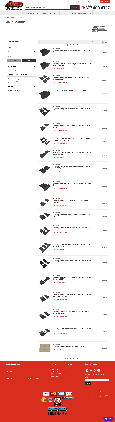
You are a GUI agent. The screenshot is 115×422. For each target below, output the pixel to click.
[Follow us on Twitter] (91, 370)
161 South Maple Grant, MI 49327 (55, 370)
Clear (14, 60)
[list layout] (106, 42)
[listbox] (21, 47)
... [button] (75, 45)
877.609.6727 (54, 377)
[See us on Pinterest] (95, 370)
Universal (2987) (14, 82)
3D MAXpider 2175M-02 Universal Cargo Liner (68, 346)
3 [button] (70, 45)
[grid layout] (103, 42)
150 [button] (78, 45)
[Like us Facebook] (87, 370)
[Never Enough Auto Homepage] (14, 6)
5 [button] (73, 45)
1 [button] (67, 45)
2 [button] (68, 45)
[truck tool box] (57, 417)
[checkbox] (8, 70)
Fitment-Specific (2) (15, 79)
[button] (53, 13)
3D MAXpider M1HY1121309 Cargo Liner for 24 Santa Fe (72, 91)
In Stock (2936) (14, 70)
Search (29, 60)
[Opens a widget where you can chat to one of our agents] (108, 419)
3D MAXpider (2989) (16, 90)
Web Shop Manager (104, 396)
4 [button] (72, 45)
